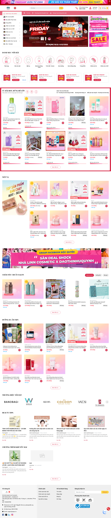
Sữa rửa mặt (17, 66)
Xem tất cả (55, 167)
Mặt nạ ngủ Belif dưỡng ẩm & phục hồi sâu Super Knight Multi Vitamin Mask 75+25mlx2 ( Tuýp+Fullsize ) (99, 204)
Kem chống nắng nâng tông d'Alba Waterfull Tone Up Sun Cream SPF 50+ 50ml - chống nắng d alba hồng (99, 348)
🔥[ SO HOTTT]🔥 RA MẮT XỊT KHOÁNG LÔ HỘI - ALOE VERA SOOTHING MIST (14, 464)
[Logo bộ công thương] (82, 506)
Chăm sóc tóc (93, 66)
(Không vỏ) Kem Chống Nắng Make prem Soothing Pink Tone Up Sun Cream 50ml (55, 348)
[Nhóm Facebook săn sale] (55, 258)
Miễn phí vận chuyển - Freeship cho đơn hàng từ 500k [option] (80, 92)
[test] (41, 455)
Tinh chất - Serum (50, 66)
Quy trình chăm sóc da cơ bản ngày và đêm (95, 429)
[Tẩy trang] (6, 60)
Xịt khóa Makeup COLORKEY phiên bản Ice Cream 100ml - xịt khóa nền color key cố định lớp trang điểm (11, 379)
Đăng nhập (95, 8)
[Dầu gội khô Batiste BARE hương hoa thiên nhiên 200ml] (77, 289)
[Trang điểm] (82, 60)
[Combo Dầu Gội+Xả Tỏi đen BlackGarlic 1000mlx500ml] (55, 289)
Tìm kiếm (59, 491)
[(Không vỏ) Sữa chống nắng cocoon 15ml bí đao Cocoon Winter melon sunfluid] (77, 106)
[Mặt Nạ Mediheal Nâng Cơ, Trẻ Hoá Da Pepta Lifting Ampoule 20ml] (55, 106)
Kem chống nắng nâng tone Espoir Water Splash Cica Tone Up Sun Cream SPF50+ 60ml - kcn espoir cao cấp (55, 379)
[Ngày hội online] (11, 402)
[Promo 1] (99, 23)
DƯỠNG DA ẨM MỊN (10, 320)
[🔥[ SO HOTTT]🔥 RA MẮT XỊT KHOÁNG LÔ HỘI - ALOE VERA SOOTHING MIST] (14, 455)
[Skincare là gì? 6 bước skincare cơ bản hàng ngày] (69, 421)
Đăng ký (59, 496)
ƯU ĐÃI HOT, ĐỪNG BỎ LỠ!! (13, 91)
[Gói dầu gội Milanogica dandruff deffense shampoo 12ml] (99, 289)
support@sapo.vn (12, 511)
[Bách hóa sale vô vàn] (47, 402)
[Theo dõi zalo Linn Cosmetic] (9, 515)
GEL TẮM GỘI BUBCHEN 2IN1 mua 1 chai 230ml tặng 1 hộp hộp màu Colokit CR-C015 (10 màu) (55, 155)
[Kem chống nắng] (72, 60)
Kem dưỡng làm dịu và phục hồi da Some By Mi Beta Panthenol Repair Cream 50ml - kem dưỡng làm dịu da (33, 348)
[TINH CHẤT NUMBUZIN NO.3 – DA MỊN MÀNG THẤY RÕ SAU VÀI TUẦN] (14, 421)
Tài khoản (95, 7)
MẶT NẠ (5, 177)
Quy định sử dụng (43, 499)
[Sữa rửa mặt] (17, 60)
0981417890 (82, 8)
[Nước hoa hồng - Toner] (39, 60)
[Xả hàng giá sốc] (29, 402)
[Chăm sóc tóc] (93, 60)
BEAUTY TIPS (7, 413)
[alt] (82, 402)
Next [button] (85, 31)
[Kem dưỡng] (61, 60)
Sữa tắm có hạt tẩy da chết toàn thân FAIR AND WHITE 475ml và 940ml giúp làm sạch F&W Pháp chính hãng (99, 155)
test (30, 463)
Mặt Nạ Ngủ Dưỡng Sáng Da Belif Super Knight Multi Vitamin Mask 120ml (78, 233)
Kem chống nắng (72, 66)
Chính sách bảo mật (44, 491)
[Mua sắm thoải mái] (64, 402)
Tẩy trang (6, 66)
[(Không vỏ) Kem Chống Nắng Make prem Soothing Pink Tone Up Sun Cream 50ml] (55, 333)
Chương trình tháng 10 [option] (99, 92)
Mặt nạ (28, 66)
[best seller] (14, 197)
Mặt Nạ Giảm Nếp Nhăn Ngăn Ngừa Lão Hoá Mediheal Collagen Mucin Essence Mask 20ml (11, 155)
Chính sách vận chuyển (44, 494)
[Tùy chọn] (85, 158)
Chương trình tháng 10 (60, 92)
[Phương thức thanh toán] (84, 500)
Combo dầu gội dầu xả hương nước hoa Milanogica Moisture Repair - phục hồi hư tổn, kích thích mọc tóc (34, 303)
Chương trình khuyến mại (41, 13)
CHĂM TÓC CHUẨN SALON (13, 275)
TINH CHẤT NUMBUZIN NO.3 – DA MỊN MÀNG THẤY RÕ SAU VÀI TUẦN (14, 429)
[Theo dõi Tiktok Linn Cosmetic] (6, 515)
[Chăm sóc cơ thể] (104, 60)
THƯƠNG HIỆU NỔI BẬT (12, 395)
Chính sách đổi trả (43, 496)
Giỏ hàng (59, 499)
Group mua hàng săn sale (60, 13)
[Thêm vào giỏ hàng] (106, 350)
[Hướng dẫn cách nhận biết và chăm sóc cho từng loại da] (41, 421)
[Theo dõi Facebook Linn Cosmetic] (3, 515)
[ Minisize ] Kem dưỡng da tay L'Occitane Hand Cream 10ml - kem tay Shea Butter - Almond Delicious (12, 348)
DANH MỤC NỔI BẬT (10, 53)
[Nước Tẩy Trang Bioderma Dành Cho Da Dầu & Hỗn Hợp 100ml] (12, 106)
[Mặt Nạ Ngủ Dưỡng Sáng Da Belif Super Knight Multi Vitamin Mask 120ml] (79, 219)
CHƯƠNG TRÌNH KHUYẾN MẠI (14, 447)
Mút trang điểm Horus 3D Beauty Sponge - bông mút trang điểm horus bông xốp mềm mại (76, 155)
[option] (55, 31)
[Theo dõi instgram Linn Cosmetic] (12, 515)
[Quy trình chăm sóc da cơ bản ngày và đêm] (96, 421)
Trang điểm (82, 66)
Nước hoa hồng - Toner (39, 66)
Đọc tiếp (4, 440)
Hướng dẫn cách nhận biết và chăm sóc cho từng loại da (41, 429)
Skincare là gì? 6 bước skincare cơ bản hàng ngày (68, 429)
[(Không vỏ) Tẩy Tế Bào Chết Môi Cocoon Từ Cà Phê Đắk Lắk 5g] (33, 141)
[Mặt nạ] (28, 60)
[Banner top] (55, 2)
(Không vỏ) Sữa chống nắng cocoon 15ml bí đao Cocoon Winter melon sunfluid (76, 120)
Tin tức (28, 13)
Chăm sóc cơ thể (104, 66)
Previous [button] (25, 31)
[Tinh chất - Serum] (50, 60)
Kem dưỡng (61, 66)
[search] (61, 8)
